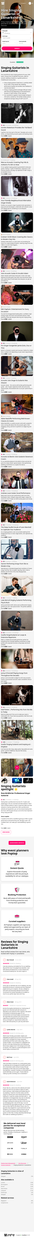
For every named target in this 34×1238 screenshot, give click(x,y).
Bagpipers (3, 1200)
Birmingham (4, 1184)
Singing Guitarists (6, 1165)
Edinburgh (4, 1192)
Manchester (4, 1188)
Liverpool (3, 1190)
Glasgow (3, 1176)
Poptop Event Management (8, 1163)
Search (24, 3)
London (3, 1182)
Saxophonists (4, 1202)
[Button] (17, 113)
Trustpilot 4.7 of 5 (23, 1235)
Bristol (2, 1186)
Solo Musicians (22, 1163)
